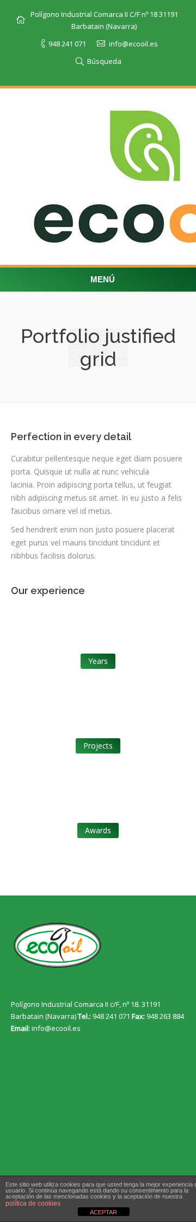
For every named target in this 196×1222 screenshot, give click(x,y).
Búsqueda (104, 61)
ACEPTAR (103, 1212)
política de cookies (32, 1203)
